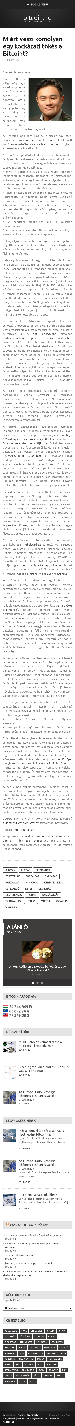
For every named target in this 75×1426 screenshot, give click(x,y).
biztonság (10, 1336)
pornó (32, 895)
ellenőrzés (26, 1342)
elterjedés (42, 1342)
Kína (63, 1353)
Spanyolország (52, 525)
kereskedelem (53, 882)
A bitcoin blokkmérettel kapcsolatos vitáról (27, 1263)
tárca (41, 1370)
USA (64, 1370)
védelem (48, 1376)
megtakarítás (26, 1359)
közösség (10, 1359)
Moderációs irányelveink (30, 1418)
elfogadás (43, 870)
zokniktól (23, 573)
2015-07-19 (24, 1103)
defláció (39, 1336)
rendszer (52, 1364)
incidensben (64, 338)
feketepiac (12, 876)
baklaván (47, 573)
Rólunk (21, 1415)
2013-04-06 (11, 59)
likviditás (44, 888)
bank (24, 1331)
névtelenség (13, 895)
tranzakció (13, 901)
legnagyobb (48, 333)
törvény (53, 1370)
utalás (31, 901)
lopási (32, 338)
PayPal (8, 1364)
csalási (50, 338)
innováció (31, 882)
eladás (25, 870)
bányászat (25, 1336)
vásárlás (62, 901)
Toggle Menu (39, 4)
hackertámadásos (14, 338)
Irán (32, 525)
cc (4, 1415)
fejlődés (9, 1348)
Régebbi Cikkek (12, 1300)
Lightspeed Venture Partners (21, 822)
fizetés (22, 1348)
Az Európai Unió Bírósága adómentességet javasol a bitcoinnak (38, 1095)
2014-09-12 (24, 1049)
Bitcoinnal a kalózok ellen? (38, 1194)
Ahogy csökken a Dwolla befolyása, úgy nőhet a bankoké (37, 968)
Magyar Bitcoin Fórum (29, 1224)
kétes (28, 888)
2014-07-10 (24, 1075)
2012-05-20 (37, 974)
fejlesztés (57, 1342)
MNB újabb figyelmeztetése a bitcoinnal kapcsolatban (40, 1043)
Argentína (9, 525)
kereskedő (12, 888)
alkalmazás (11, 1331)
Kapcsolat (8, 1421)
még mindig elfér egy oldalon (41, 565)
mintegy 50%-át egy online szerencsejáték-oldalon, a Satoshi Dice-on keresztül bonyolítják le (37, 439)
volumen (11, 907)
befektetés (36, 1331)
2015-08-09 (24, 1148)
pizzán (33, 573)
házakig (62, 573)
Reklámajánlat (52, 1418)
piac (18, 1364)
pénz (40, 1364)
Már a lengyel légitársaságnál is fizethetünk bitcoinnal (41, 1132)
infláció (63, 1348)
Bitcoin (10, 870)
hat (35, 333)
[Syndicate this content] (8, 1224)
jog (22, 1353)
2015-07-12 (24, 1208)
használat (12, 882)
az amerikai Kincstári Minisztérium (44, 763)
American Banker (24, 829)
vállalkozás (22, 1376)
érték (22, 1381)
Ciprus (23, 525)
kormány (52, 1353)
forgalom (32, 876)
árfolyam (10, 1381)
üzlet (32, 1381)
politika (29, 1364)
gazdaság (51, 876)
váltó (37, 1376)
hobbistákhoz (32, 544)
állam (60, 1376)
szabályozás (50, 895)
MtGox (40, 1359)
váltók (45, 901)
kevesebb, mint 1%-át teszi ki (25, 455)
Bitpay (62, 1331)
